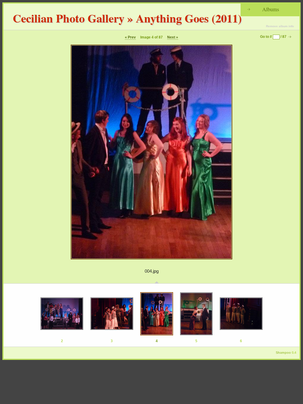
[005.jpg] (196, 314)
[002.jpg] (62, 314)
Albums (270, 9)
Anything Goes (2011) (189, 17)
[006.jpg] (241, 314)
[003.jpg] (112, 314)
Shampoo (283, 352)
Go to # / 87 (273, 37)
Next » (172, 37)
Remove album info (280, 26)
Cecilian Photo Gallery (68, 17)
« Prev (130, 37)
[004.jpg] (156, 314)
